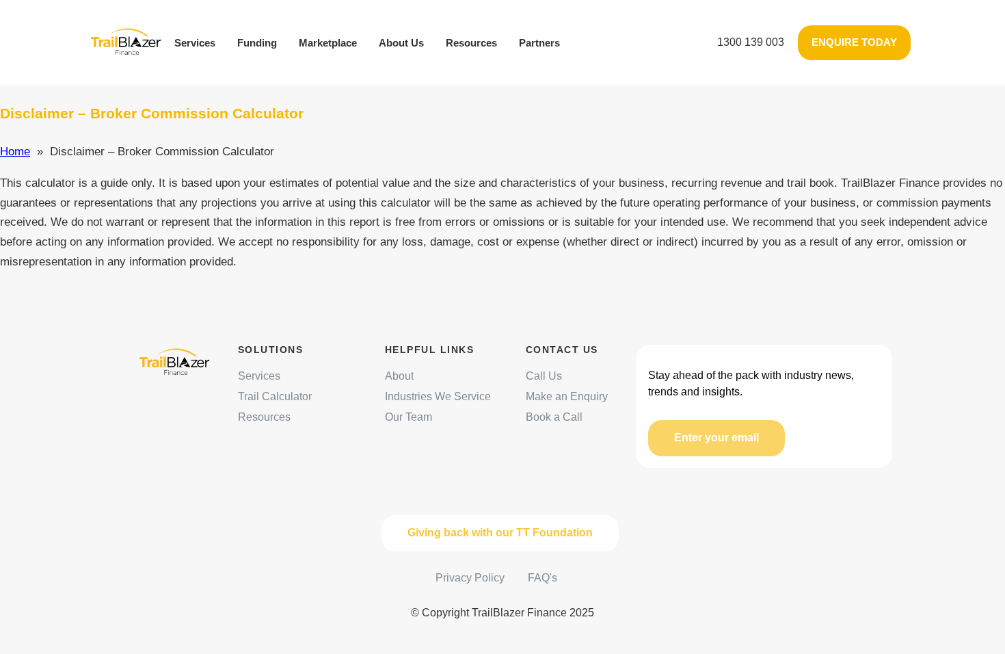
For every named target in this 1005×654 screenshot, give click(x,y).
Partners (539, 43)
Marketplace (328, 43)
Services (194, 43)
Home (15, 151)
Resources (471, 43)
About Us (401, 43)
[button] (750, 43)
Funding (257, 43)
